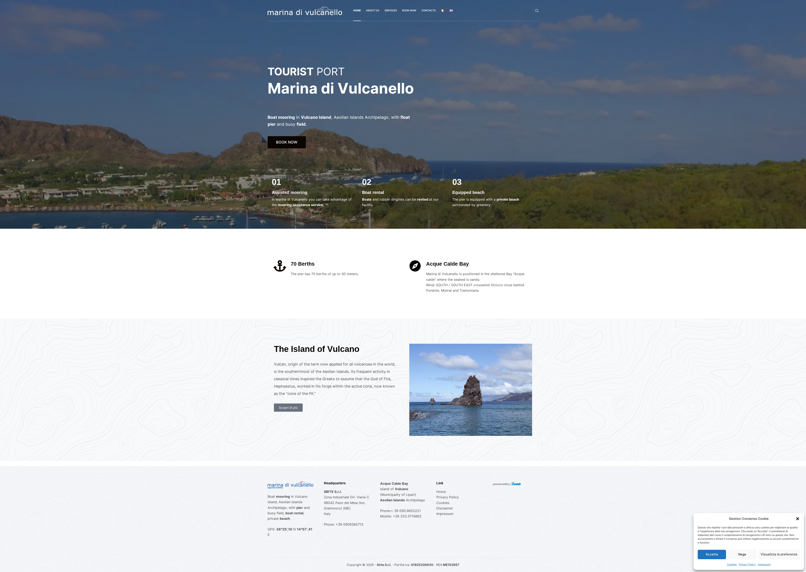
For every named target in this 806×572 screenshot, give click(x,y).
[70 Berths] (279, 266)
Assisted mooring (289, 192)
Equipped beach (468, 192)
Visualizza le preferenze (779, 554)
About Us (372, 10)
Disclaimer (444, 508)
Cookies (732, 564)
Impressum (764, 564)
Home (357, 10)
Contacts (428, 10)
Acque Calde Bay (447, 264)
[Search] (536, 10)
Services (391, 10)
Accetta (712, 554)
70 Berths (303, 264)
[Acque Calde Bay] (415, 266)
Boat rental (373, 192)
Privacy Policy (747, 564)
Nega (742, 554)
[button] (798, 519)
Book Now (409, 10)
